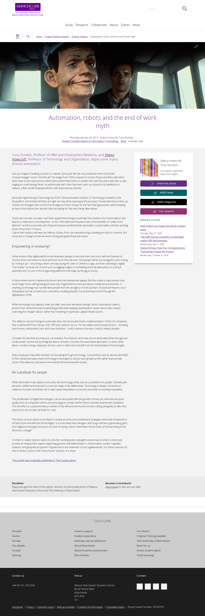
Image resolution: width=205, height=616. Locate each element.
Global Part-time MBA (72, 5)
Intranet (16, 531)
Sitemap (16, 555)
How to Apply (113, 5)
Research (82, 25)
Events (125, 25)
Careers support (83, 531)
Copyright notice (45, 607)
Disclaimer (17, 607)
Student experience (85, 536)
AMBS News (166, 192)
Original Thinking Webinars (119, 10)
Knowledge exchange (26, 20)
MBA (63, 16)
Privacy (30, 607)
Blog (123, 141)
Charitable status (115, 607)
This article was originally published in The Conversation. (44, 460)
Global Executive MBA (27, 20)
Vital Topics (66, 10)
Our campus (157, 5)
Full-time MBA (67, 1)
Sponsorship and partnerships (167, 13)
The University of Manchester (153, 540)
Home (39, 36)
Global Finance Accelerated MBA (32, 23)
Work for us (66, 5)
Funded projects (159, 23)
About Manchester (84, 545)
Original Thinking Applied (57, 36)
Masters (155, 16)
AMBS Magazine (166, 202)
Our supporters (68, 1)
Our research (166, 211)
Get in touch (112, 486)
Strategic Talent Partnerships (75, 13)
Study (69, 25)
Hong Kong (157, 1)
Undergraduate (23, 23)
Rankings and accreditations (90, 540)
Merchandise (81, 555)
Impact (64, 16)
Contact (16, 550)
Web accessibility (66, 607)
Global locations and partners (91, 550)
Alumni (16, 536)
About (114, 25)
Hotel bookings (145, 555)
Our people (112, 16)
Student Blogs (158, 1)
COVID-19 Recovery (25, 23)
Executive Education (116, 16)
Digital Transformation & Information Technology (90, 141)
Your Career (112, 1)
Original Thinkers (69, 16)
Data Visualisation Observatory (122, 1)
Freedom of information (90, 607)
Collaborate (99, 25)
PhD (153, 16)
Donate (16, 540)
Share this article (166, 183)
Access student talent (117, 13)
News (136, 25)
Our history (143, 531)
